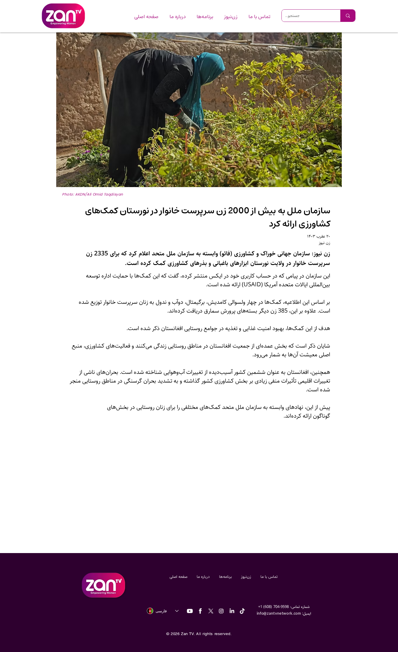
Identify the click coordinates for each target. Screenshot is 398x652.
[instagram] (221, 611)
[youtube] (190, 611)
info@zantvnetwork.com (279, 613)
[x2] (211, 611)
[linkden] (232, 611)
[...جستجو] (347, 16)
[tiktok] (242, 611)
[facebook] (200, 611)
